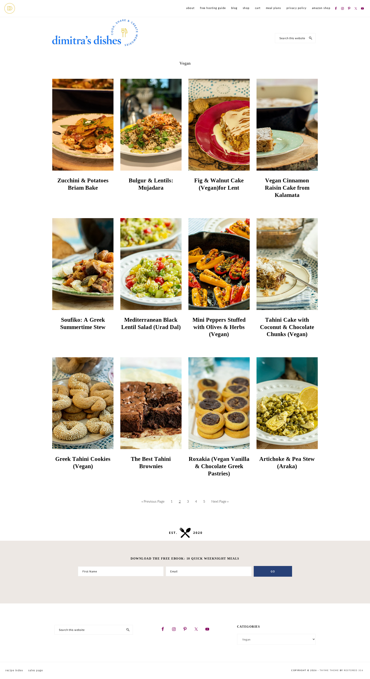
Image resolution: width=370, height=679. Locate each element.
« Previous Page (153, 499)
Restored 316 (353, 670)
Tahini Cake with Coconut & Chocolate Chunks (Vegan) (287, 327)
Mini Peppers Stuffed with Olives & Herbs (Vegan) (219, 327)
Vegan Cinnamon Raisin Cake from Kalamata (287, 187)
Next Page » (219, 499)
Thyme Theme (329, 670)
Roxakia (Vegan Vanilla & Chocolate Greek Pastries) (219, 466)
